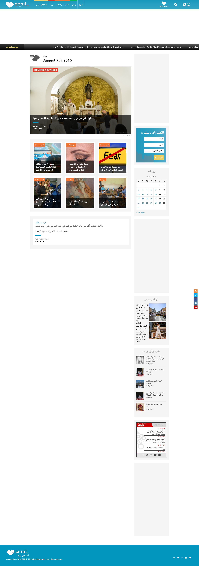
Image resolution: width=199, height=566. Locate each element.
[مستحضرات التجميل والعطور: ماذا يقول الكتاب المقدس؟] (80, 157)
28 (156, 203)
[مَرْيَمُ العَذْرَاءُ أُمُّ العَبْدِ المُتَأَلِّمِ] (80, 192)
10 (138, 194)
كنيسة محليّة (39, 145)
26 (147, 203)
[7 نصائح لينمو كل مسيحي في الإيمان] (112, 192)
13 (151, 194)
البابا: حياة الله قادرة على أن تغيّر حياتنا (155, 370)
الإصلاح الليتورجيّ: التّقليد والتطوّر (154, 382)
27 (151, 203)
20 (151, 199)
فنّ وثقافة (71, 145)
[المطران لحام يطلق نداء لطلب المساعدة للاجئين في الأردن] (47, 157)
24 (138, 203)
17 (138, 199)
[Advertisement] (99, 26)
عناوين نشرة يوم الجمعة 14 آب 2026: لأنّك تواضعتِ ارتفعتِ (131, 47)
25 (143, 203)
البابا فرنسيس (41, 4)
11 (143, 194)
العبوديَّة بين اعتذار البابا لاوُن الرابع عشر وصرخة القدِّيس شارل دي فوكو (155, 359)
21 (156, 199)
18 (143, 199)
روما (51, 4)
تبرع (81, 4)
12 (147, 194)
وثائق (74, 4)
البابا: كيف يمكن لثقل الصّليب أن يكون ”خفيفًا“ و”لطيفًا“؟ (155, 394)
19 (147, 199)
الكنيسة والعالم (63, 4)
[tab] (144, 425)
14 (156, 194)
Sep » (143, 213)
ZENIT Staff (37, 128)
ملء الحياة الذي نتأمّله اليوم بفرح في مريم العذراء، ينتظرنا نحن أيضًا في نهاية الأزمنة (63, 47)
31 (138, 207)
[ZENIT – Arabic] (20, 4)
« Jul (138, 213)
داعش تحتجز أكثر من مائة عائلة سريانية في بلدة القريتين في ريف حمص (69, 225)
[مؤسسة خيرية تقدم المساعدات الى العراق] (112, 157)
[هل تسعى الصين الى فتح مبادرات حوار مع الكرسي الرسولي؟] (47, 192)
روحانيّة (70, 179)
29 (160, 203)
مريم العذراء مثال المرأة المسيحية (154, 405)
